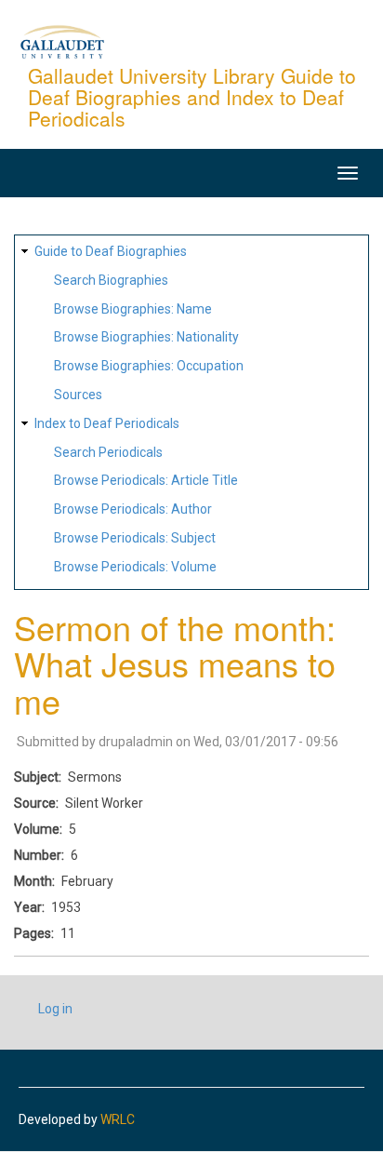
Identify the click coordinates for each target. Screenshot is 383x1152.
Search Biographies (111, 280)
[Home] (62, 40)
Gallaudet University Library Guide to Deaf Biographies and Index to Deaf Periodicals (192, 96)
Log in (55, 1008)
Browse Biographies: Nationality (146, 336)
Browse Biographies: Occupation (149, 365)
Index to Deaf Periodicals (106, 423)
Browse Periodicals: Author (133, 509)
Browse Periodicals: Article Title (146, 480)
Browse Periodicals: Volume (135, 566)
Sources (78, 394)
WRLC (117, 1119)
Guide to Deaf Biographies (110, 251)
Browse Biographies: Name (133, 308)
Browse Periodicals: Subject (135, 537)
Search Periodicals (108, 452)
